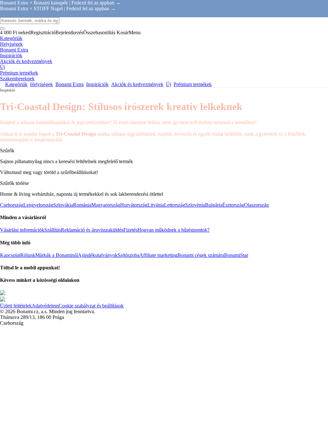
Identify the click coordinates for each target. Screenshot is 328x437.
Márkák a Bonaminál (56, 255)
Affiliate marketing (158, 255)
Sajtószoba (128, 255)
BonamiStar (236, 255)
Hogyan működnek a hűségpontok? (173, 230)
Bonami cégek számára (200, 255)
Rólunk (27, 255)
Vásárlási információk (22, 230)
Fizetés (130, 230)
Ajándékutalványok (98, 255)
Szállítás (52, 230)
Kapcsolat (10, 255)
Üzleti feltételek (16, 305)
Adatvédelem (45, 305)
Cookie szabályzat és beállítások (91, 305)
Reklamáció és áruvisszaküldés (92, 230)
